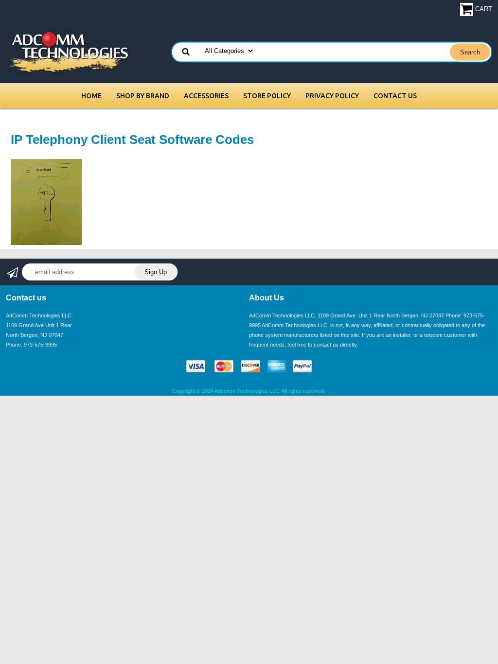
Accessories (206, 96)
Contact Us (395, 96)
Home (91, 96)
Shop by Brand (142, 96)
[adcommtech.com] (68, 51)
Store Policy (267, 96)
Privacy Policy (332, 96)
